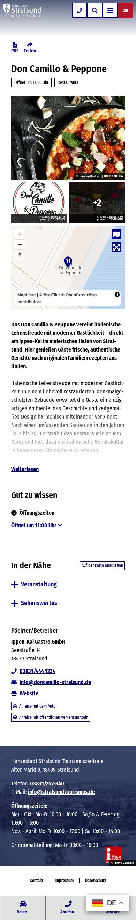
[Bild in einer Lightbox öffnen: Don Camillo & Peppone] (39, 202)
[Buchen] (125, 10)
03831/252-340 (47, 783)
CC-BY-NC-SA (113, 176)
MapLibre (26, 294)
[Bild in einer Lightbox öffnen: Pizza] (68, 138)
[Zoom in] (20, 234)
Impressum (64, 880)
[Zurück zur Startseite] (22, 10)
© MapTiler (49, 294)
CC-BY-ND (58, 219)
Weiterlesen (25, 469)
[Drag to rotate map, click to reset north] (20, 254)
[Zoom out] (20, 244)
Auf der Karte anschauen (102, 565)
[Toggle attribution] (117, 294)
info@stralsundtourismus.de (61, 792)
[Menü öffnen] (110, 10)
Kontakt (36, 880)
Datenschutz (95, 880)
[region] (68, 268)
